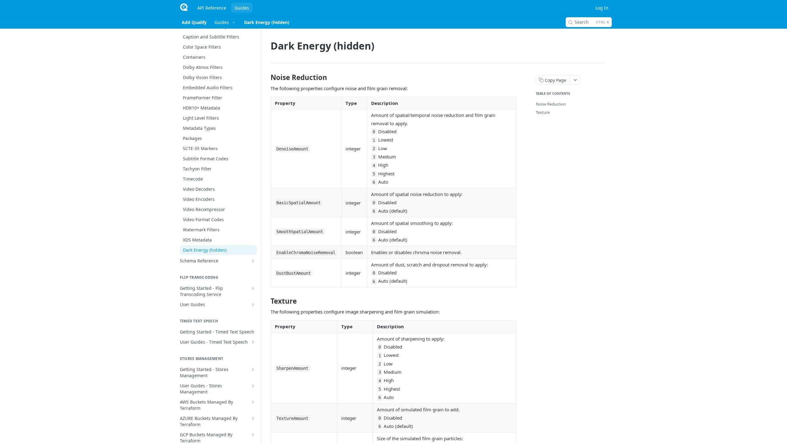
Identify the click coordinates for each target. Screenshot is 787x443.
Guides (242, 8)
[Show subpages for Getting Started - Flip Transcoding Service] (253, 288)
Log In (601, 8)
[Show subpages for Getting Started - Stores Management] (253, 369)
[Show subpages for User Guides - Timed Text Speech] (253, 342)
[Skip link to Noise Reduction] (266, 77)
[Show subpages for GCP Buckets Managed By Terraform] (253, 434)
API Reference (211, 8)
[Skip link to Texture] (266, 301)
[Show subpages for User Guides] (253, 304)
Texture (543, 112)
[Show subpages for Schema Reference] (253, 260)
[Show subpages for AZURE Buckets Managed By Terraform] (253, 418)
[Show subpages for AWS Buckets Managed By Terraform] (253, 402)
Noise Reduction (551, 104)
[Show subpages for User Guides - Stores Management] (253, 385)
